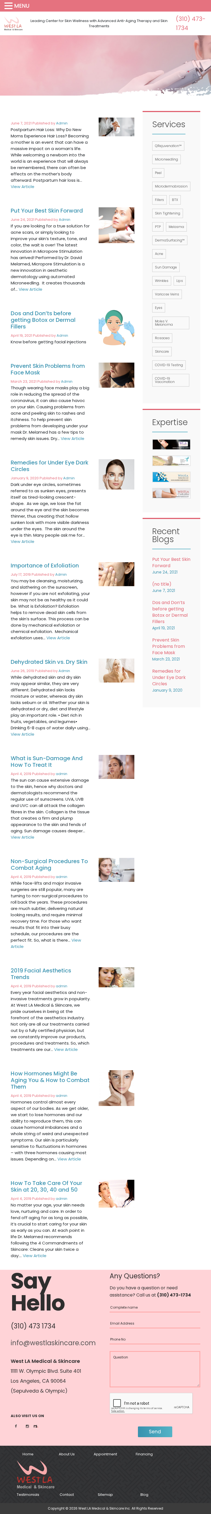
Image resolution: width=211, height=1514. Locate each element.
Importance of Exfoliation (45, 565)
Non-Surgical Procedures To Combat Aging (49, 864)
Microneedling (166, 159)
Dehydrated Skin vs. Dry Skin (49, 662)
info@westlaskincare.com (53, 1342)
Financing (144, 1454)
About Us (67, 1454)
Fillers (159, 199)
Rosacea (162, 338)
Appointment (105, 1454)
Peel (158, 172)
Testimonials (28, 1494)
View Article (22, 186)
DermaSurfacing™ (170, 240)
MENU (21, 6)
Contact (67, 1494)
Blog (144, 1494)
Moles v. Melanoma (164, 323)
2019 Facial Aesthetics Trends (41, 974)
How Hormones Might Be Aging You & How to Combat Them (50, 1080)
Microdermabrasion (171, 186)
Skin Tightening (167, 213)
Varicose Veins (167, 294)
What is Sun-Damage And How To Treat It (47, 761)
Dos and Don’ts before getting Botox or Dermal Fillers (43, 319)
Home (28, 1454)
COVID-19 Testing (169, 365)
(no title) (161, 584)
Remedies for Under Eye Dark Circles (49, 466)
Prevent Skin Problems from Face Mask (48, 369)
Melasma (176, 226)
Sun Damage (166, 267)
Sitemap (105, 1494)
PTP (158, 226)
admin (61, 773)
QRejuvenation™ (168, 145)
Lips (179, 280)
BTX (175, 199)
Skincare (162, 351)
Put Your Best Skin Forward (47, 210)
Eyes (158, 307)
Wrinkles (161, 280)
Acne (159, 253)
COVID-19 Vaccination (165, 380)
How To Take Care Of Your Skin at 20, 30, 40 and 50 (46, 1186)
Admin (62, 123)
